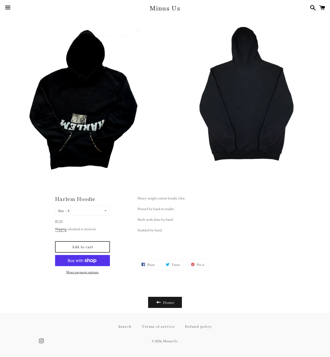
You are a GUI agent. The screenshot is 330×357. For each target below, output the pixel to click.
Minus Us (165, 8)
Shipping (60, 229)
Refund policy (198, 326)
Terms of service (158, 326)
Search (125, 326)
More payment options (82, 272)
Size (61, 210)
